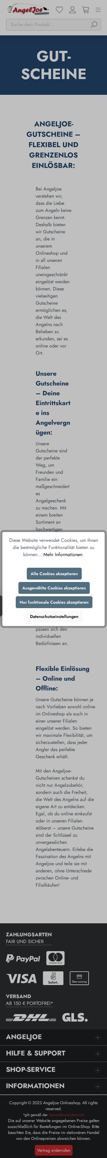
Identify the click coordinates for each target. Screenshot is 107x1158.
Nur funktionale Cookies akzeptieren (54, 602)
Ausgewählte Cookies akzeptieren (54, 588)
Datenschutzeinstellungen (54, 616)
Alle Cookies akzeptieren (54, 574)
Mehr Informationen (62, 554)
